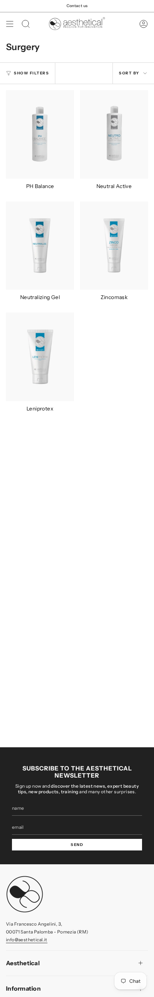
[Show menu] (9, 24)
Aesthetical (23, 963)
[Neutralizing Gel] (40, 245)
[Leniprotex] (40, 357)
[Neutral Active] (114, 134)
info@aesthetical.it (26, 939)
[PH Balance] (40, 134)
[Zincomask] (114, 245)
